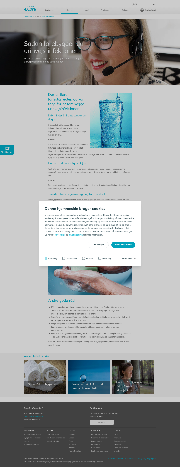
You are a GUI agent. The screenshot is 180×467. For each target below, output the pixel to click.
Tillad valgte (98, 244)
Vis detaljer (127, 258)
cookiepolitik (59, 235)
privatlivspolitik (76, 235)
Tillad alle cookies (123, 244)
